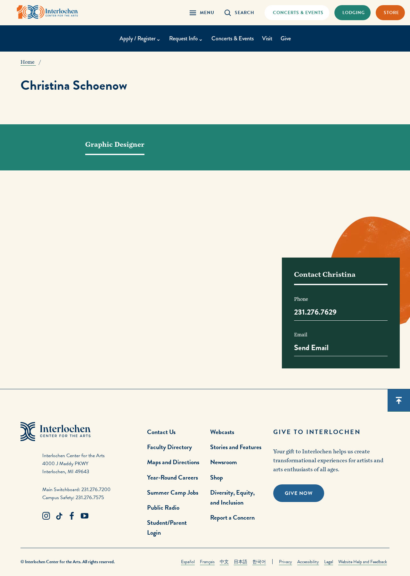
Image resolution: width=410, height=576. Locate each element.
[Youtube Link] (84, 516)
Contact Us (161, 432)
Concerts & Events (232, 38)
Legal (328, 561)
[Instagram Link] (46, 516)
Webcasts (222, 432)
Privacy (285, 561)
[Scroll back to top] (399, 400)
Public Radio (163, 507)
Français (207, 561)
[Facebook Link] (72, 516)
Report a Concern (232, 517)
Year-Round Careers (172, 477)
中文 (224, 561)
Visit (267, 38)
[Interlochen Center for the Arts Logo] (47, 12)
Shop (216, 477)
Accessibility (308, 561)
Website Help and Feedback (362, 561)
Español (188, 561)
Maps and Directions (173, 462)
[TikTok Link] (59, 516)
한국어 (259, 561)
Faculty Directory (169, 447)
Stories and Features (235, 447)
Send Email (311, 347)
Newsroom (223, 462)
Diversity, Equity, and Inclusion (232, 497)
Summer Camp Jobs (172, 492)
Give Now (299, 493)
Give (286, 38)
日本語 (240, 561)
